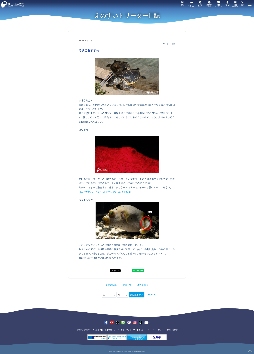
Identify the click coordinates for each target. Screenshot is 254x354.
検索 (242, 5)
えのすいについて (83, 329)
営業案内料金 (209, 6)
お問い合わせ (172, 329)
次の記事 (141, 284)
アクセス (227, 5)
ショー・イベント (191, 6)
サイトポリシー (139, 329)
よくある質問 (97, 329)
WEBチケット (235, 6)
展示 (182, 5)
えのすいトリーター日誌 (127, 15)
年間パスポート (218, 6)
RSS (153, 294)
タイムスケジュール (200, 6)
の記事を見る (136, 294)
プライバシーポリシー (156, 329)
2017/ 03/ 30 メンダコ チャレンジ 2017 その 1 (105, 191)
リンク (116, 329)
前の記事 (112, 284)
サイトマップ (126, 329)
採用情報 (108, 329)
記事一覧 (127, 284)
